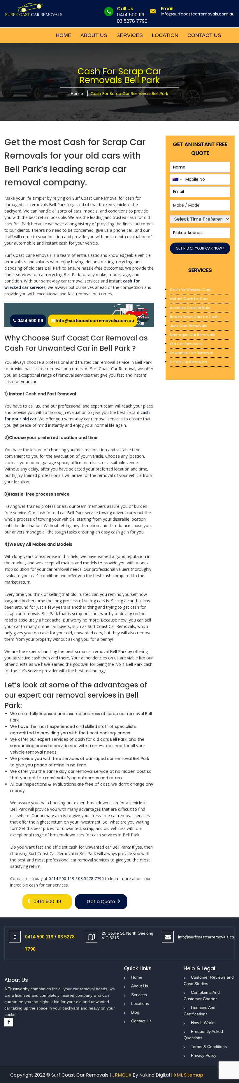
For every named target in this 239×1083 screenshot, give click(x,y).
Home (77, 93)
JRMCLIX (121, 1075)
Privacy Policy (203, 1055)
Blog (135, 1012)
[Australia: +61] (177, 179)
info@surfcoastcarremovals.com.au (198, 14)
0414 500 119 (130, 14)
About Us (139, 986)
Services (139, 994)
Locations (140, 1003)
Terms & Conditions (209, 1046)
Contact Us (141, 1021)
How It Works (203, 1022)
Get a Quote (101, 901)
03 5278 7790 (132, 21)
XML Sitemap (188, 1075)
